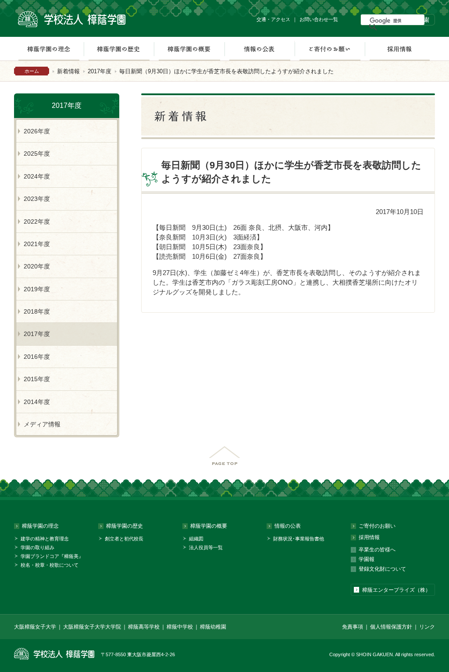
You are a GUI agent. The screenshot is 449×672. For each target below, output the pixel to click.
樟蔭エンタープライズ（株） (396, 590)
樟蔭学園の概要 (189, 49)
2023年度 (37, 198)
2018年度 (37, 311)
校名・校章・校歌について (49, 565)
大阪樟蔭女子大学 (35, 627)
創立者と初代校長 (124, 538)
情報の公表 (259, 49)
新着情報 (68, 71)
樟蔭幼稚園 (213, 627)
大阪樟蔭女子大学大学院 (92, 627)
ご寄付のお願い (330, 49)
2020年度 (37, 266)
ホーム (32, 71)
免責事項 (352, 627)
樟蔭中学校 (180, 627)
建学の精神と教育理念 (45, 538)
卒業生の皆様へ (377, 550)
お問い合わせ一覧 (318, 19)
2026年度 (37, 131)
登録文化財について (382, 569)
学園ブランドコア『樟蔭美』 (52, 556)
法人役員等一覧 (206, 547)
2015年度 (37, 378)
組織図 (196, 538)
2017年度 (99, 71)
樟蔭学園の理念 (49, 49)
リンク (427, 627)
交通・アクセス (273, 19)
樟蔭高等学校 (144, 627)
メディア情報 (42, 424)
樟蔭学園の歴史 (119, 49)
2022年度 (37, 221)
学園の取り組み (37, 547)
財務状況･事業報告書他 (298, 538)
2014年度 (37, 401)
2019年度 (37, 289)
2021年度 (37, 243)
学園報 (366, 559)
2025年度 (37, 153)
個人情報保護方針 (391, 627)
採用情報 (400, 49)
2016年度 (37, 356)
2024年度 (37, 176)
